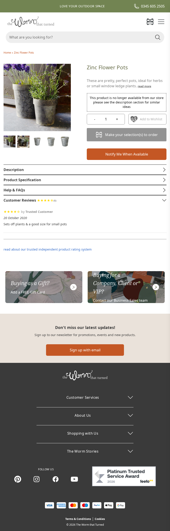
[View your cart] (150, 22)
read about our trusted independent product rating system (48, 249)
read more (144, 86)
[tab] (85, 170)
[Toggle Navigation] (161, 22)
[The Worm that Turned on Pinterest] (17, 479)
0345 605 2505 (153, 6)
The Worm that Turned (90, 525)
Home (8, 52)
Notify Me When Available (126, 154)
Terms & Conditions (78, 519)
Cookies (100, 519)
